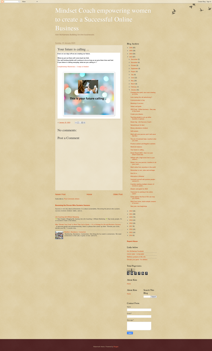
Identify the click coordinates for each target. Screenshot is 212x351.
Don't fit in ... (135, 173)
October (133, 65)
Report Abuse (132, 241)
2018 (131, 223)
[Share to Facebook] (82, 122)
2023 (131, 57)
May (132, 81)
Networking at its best (137, 125)
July (132, 74)
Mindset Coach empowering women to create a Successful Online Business (103, 19)
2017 (131, 226)
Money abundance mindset (139, 128)
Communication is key (138, 100)
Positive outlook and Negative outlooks (143, 144)
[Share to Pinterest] (84, 122)
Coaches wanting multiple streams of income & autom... (142, 185)
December (134, 59)
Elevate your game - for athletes (137, 259)
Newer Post (60, 194)
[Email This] (76, 122)
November (134, 62)
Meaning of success (137, 103)
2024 (131, 54)
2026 (131, 47)
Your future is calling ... (138, 150)
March (133, 84)
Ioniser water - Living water (135, 254)
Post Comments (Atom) (71, 199)
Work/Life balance (136, 147)
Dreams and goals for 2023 (139, 189)
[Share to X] (80, 122)
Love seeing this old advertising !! (141, 97)
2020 (131, 217)
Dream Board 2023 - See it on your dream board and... (142, 153)
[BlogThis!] (78, 122)
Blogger (116, 346)
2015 (131, 232)
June (132, 78)
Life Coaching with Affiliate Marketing (67, 217)
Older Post (118, 194)
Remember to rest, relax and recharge (143, 170)
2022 (131, 211)
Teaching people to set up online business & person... (141, 118)
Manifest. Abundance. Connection (75, 232)
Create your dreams (137, 114)
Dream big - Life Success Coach (141, 122)
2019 (131, 220)
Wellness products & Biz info (136, 257)
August (133, 71)
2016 (131, 229)
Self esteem (134, 131)
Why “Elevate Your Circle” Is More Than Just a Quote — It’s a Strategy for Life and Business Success (88, 224)
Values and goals (136, 106)
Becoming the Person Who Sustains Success (72, 205)
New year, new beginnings (139, 206)
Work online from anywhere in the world (143, 167)
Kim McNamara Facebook (135, 251)
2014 (131, 235)
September (134, 68)
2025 (131, 50)
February (134, 87)
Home (89, 194)
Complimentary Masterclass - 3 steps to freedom (73, 66)
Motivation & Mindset (137, 176)
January (133, 90)
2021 (131, 214)
